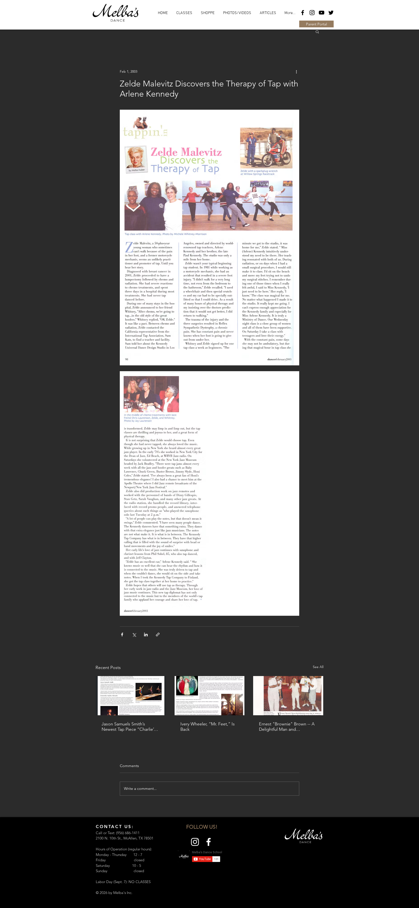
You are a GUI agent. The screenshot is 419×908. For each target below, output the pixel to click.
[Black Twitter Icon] (331, 12)
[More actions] (296, 71)
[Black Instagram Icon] (312, 12)
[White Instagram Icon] (195, 842)
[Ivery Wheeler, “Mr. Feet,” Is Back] (210, 695)
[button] (317, 31)
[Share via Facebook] (122, 634)
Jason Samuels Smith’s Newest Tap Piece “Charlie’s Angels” (129, 726)
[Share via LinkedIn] (146, 634)
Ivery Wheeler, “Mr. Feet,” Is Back (207, 726)
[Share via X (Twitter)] (134, 634)
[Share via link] (157, 634)
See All (318, 667)
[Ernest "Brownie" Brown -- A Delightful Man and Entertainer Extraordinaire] (288, 695)
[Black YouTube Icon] (321, 12)
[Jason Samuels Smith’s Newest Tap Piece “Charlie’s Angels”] (131, 695)
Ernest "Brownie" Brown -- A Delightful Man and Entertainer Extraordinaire (286, 726)
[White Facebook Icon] (208, 842)
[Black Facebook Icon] (302, 12)
